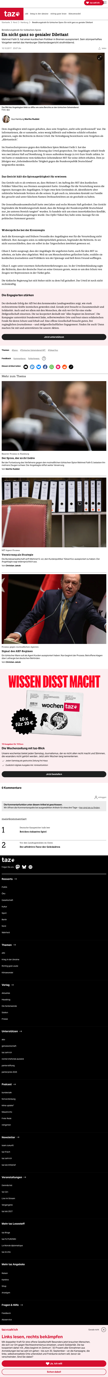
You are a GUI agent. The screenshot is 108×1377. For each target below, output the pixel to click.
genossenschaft (9, 1046)
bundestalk (7, 1092)
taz (8, 860)
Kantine (5, 1279)
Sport (4, 913)
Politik (4, 887)
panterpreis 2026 (9, 1072)
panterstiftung (8, 1065)
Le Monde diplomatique (12, 1245)
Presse (5, 1019)
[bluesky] (24, 868)
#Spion (15, 350)
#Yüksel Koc (53, 350)
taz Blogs (6, 1232)
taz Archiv (6, 1252)
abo (3, 1039)
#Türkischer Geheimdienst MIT (33, 350)
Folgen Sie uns (8, 867)
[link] (27, 14)
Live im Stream (8, 1198)
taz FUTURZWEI (9, 1239)
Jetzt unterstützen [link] (54, 337)
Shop (4, 1286)
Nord (15, 22)
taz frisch (6, 1152)
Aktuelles (6, 993)
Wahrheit (6, 932)
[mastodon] (18, 868)
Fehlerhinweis (34, 358)
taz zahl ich (7, 1052)
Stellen (5, 1012)
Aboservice (7, 1319)
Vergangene (7, 1205)
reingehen (6, 1125)
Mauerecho (7, 1112)
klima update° (8, 1105)
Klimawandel (7, 972)
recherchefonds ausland (13, 1059)
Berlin (4, 919)
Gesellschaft (7, 900)
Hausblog (6, 999)
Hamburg (24, 22)
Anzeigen (6, 1292)
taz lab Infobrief (9, 1165)
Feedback (6, 1313)
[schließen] (103, 1329)
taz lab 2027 (7, 1211)
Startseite (6, 22)
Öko (3, 893)
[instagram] (30, 868)
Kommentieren (20, 358)
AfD (3, 953)
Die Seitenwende (9, 1006)
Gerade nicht (93, 1329)
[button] (104, 2)
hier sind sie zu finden (89, 807)
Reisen (5, 1273)
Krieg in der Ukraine (10, 959)
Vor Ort (5, 1192)
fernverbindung (8, 1099)
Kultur (4, 906)
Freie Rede (6, 1118)
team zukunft (8, 1145)
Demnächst (7, 1185)
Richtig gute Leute (10, 966)
